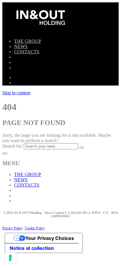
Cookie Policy (35, 228)
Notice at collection (32, 248)
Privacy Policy (12, 228)
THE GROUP (27, 41)
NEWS (21, 46)
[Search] (81, 147)
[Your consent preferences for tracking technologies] (10, 257)
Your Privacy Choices (49, 238)
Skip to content (16, 92)
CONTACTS (26, 51)
